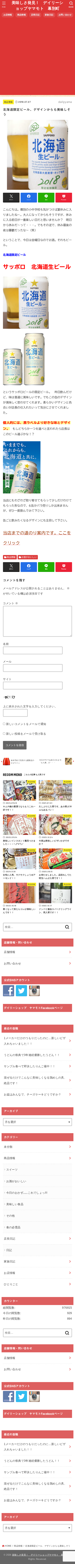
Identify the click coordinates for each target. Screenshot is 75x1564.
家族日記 (49, 15)
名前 (6, 643)
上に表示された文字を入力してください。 (30, 706)
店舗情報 (9, 951)
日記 (9, 1250)
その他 (10, 1215)
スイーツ (12, 1169)
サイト (7, 679)
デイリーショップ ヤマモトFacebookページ (33, 1007)
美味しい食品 (14, 1204)
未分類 (8, 1146)
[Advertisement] (37, 57)
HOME (8, 1546)
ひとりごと (11, 1284)
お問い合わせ (65, 15)
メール (7, 661)
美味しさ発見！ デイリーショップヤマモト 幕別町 (37, 6)
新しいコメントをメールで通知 (26, 723)
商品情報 (21, 15)
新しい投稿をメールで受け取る (26, 733)
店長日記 (35, 15)
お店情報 (7, 15)
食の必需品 (13, 1227)
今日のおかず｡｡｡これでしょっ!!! (26, 1192)
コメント (10, 603)
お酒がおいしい (29, 557)
